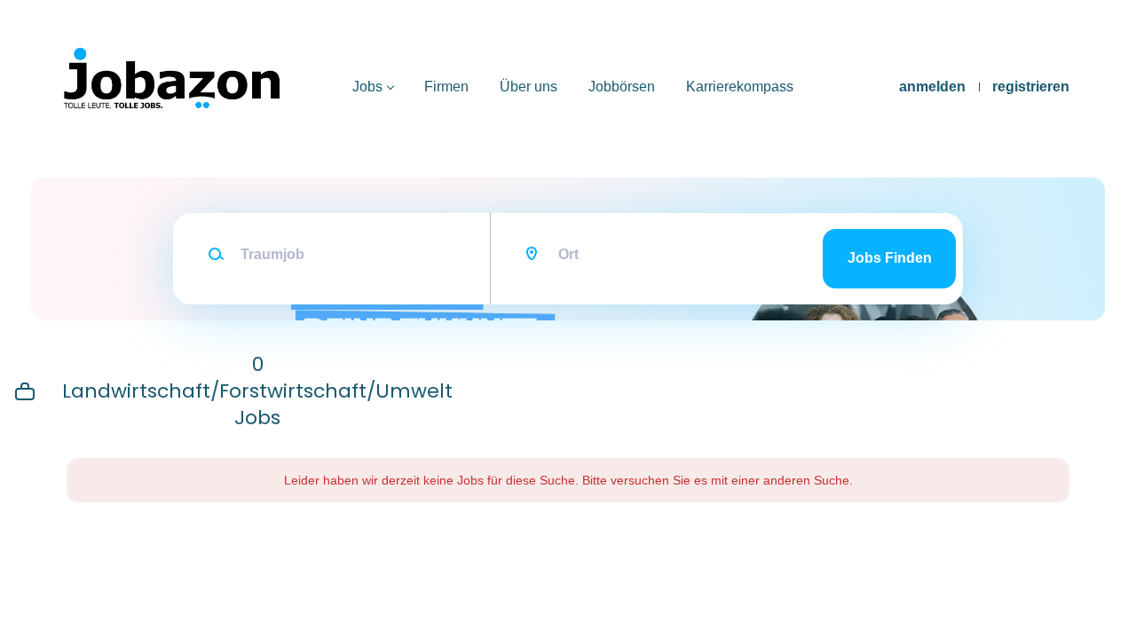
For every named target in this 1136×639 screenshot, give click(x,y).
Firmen (446, 86)
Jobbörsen (621, 86)
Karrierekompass (739, 86)
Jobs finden (890, 257)
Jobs (367, 86)
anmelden (932, 86)
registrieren (1030, 86)
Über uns (528, 86)
